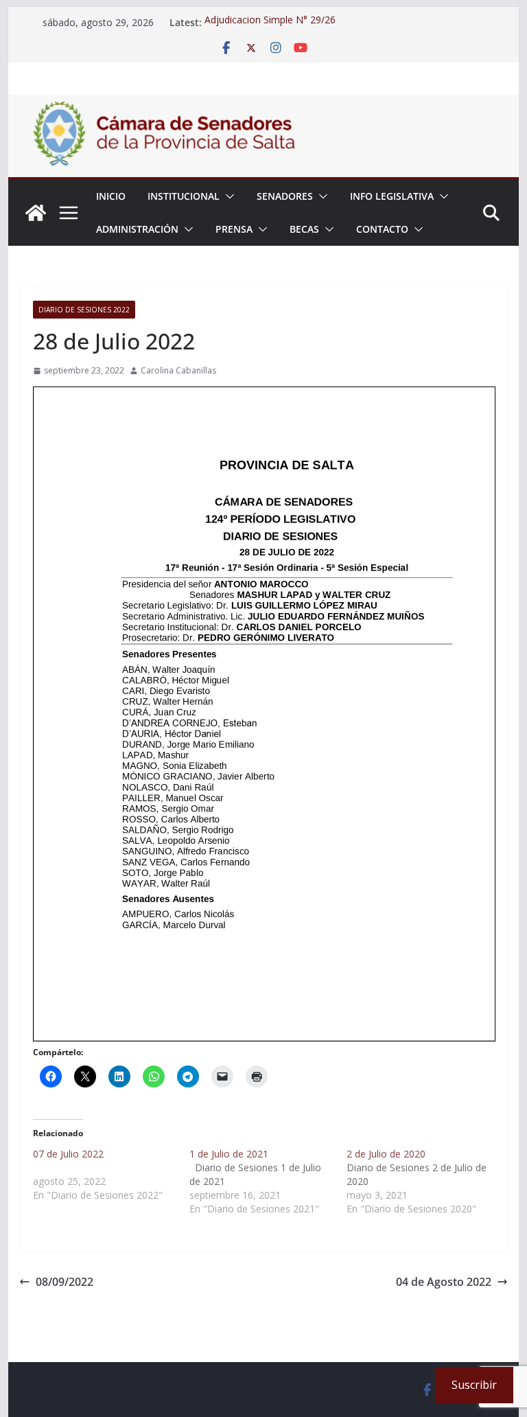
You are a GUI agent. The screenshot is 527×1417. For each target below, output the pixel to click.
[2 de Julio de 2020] (425, 1181)
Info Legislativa (392, 196)
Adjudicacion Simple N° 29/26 (270, 22)
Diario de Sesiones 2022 (84, 309)
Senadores (285, 196)
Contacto (382, 228)
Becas (304, 228)
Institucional (184, 196)
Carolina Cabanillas (178, 370)
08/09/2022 (64, 1281)
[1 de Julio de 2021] (268, 1181)
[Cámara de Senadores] (35, 212)
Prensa (234, 228)
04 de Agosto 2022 (443, 1281)
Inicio (111, 196)
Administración (137, 228)
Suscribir (474, 1384)
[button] (227, 196)
